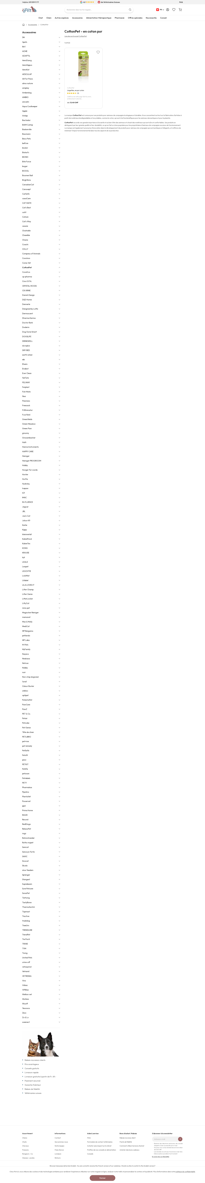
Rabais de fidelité (32, 1089)
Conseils (90, 1154)
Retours (58, 1158)
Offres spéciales (135, 18)
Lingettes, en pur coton (75, 90)
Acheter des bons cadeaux (129, 1150)
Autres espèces (62, 18)
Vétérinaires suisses (33, 1093)
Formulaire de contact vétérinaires (99, 1142)
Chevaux (25, 1146)
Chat (40, 18)
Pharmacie (119, 18)
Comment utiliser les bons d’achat (132, 1146)
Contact (58, 1138)
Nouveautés (151, 18)
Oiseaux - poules (28, 1158)
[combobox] (98, 9)
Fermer (103, 1178)
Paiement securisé (32, 1081)
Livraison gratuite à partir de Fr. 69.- (40, 1076)
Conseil (163, 18)
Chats (24, 1142)
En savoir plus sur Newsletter (160, 1156)
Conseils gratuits (32, 1068)
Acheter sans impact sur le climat (99, 1146)
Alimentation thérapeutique (98, 18)
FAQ (181, 2)
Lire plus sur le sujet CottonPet (75, 36)
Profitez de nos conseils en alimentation (101, 1150)
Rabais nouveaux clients (35, 1060)
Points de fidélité (126, 1142)
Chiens (24, 1138)
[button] (160, 9)
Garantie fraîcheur (33, 1085)
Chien (48, 18)
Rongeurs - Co (27, 1154)
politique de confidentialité (185, 1172)
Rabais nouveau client (127, 1138)
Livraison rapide (31, 1072)
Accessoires (77, 18)
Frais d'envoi (59, 1150)
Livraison (58, 1154)
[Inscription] (180, 1139)
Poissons (25, 1150)
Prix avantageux (32, 1064)
